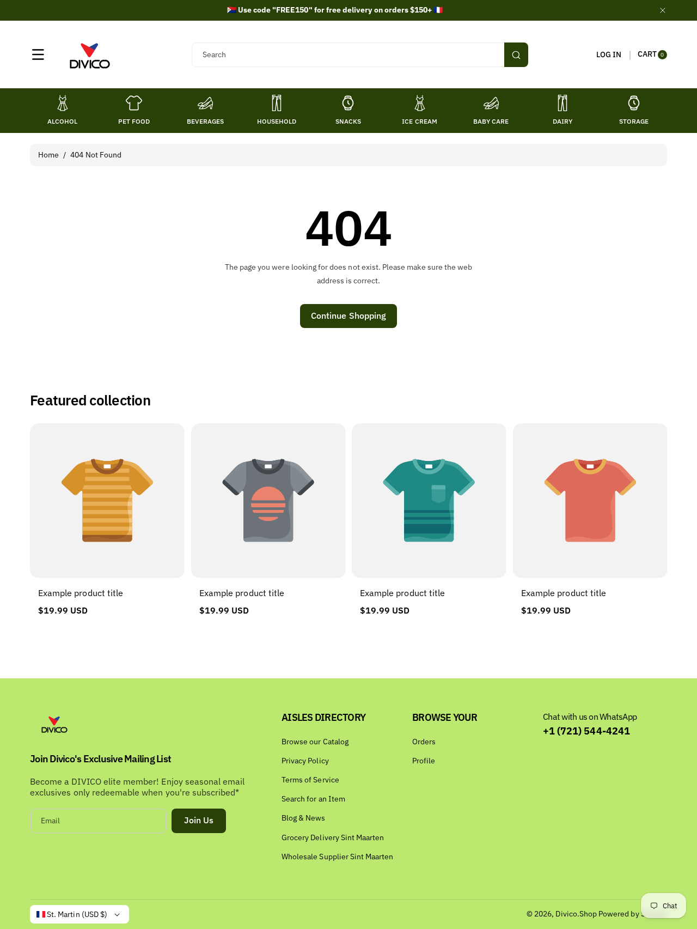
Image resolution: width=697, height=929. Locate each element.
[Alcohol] (62, 103)
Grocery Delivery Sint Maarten (333, 837)
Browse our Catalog (315, 741)
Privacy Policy (305, 761)
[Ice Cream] (419, 103)
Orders (424, 741)
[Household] (276, 103)
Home (48, 155)
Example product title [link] (80, 592)
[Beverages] (205, 103)
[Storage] (633, 103)
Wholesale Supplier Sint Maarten (338, 856)
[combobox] (360, 54)
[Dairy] (562, 103)
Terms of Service (310, 780)
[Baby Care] (491, 103)
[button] (38, 54)
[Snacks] (348, 103)
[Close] (662, 10)
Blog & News (304, 818)
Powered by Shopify (632, 914)
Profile (423, 761)
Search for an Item (313, 799)
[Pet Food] (134, 103)
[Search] (516, 54)
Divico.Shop (576, 914)
